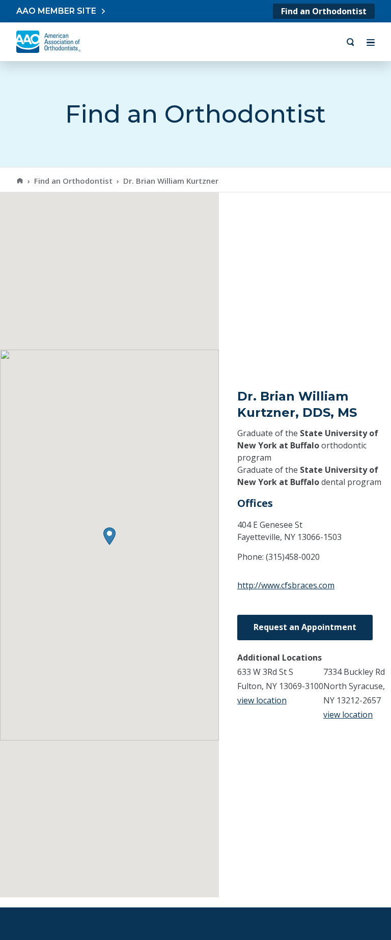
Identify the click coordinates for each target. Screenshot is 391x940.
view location (262, 700)
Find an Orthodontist (324, 11)
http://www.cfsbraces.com (285, 585)
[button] (109, 536)
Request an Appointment (305, 627)
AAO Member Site (56, 11)
